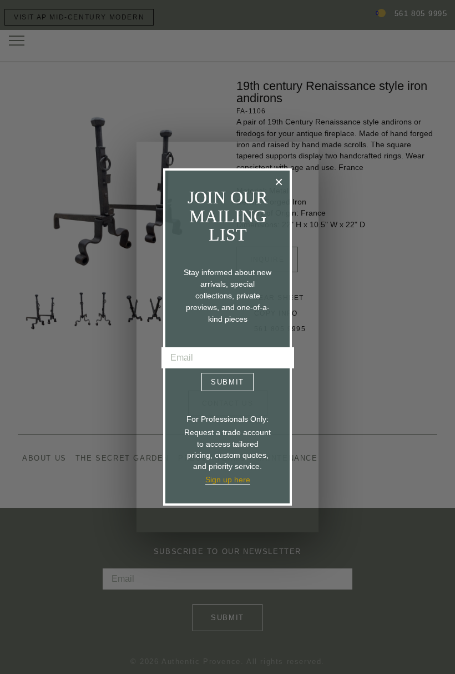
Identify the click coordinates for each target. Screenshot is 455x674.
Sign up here (227, 479)
